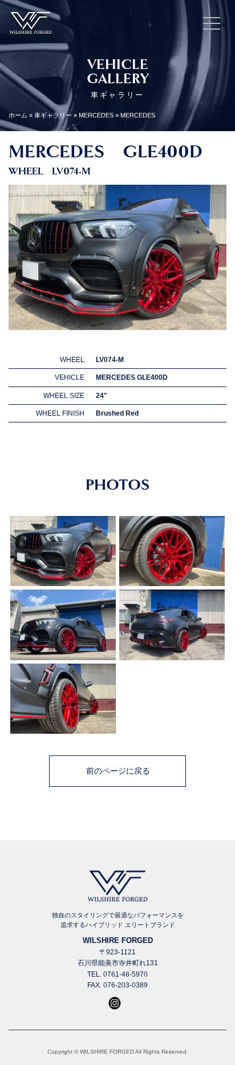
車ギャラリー (53, 115)
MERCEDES (96, 115)
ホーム (18, 115)
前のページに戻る (118, 770)
